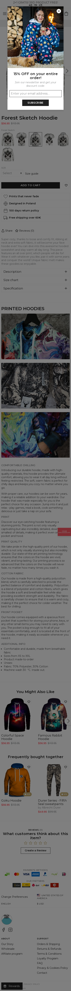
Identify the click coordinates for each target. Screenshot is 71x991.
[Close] (59, 11)
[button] (35, 495)
